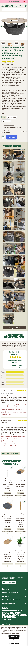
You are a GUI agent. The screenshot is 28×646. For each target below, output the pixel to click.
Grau (4, 117)
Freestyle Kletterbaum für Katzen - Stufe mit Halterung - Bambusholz (7, 552)
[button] (1, 26)
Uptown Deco (6, 121)
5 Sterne (2, 372)
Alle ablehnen (14, 639)
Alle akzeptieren (14, 636)
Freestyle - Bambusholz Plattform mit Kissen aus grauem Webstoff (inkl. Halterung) (7, 517)
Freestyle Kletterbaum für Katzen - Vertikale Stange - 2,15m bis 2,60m (8, 483)
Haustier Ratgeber (8, 603)
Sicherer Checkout (9, 125)
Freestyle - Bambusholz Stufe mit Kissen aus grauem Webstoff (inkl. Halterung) (20, 482)
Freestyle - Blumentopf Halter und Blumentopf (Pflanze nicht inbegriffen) (20, 552)
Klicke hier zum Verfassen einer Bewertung (15, 366)
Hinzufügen (11, 137)
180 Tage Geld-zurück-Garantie (12, 127)
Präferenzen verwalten (14, 643)
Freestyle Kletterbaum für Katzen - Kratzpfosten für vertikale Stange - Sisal (20, 518)
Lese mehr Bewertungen (10, 453)
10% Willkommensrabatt (14, 1)
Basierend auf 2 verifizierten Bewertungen (15, 361)
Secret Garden (12, 117)
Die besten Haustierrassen (11, 600)
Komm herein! (6, 619)
